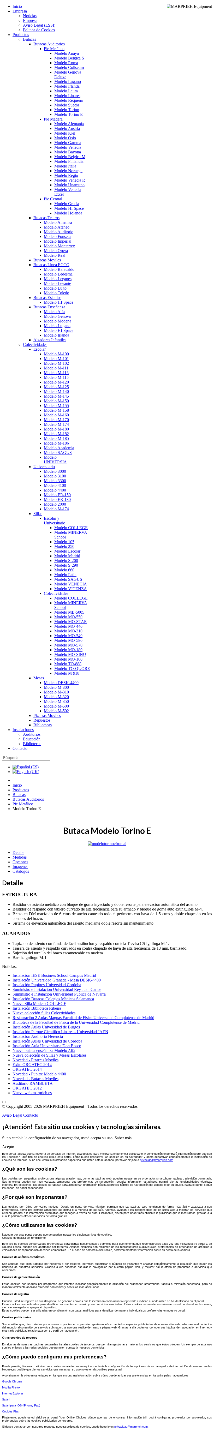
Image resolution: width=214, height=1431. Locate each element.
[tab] (18, 852)
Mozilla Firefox (11, 1387)
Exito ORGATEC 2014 (32, 1064)
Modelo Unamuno (69, 185)
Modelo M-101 (56, 358)
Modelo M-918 (66, 673)
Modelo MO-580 (68, 640)
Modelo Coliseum (69, 67)
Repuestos (41, 720)
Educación (31, 739)
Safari (5, 1399)
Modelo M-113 (56, 372)
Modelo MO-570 (68, 645)
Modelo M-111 (56, 368)
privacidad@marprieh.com (156, 1159)
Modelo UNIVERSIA (55, 459)
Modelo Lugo (55, 288)
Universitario (44, 466)
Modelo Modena (57, 321)
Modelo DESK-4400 (61, 682)
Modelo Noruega (68, 171)
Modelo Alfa (54, 311)
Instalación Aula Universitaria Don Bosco (47, 1046)
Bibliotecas (42, 725)
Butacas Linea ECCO (51, 264)
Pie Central (53, 199)
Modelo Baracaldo (59, 269)
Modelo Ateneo (56, 227)
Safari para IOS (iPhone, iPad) (21, 1405)
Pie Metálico (54, 48)
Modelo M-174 (56, 424)
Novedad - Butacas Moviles (35, 1078)
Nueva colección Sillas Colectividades (44, 1013)
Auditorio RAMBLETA (33, 1083)
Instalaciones (23, 729)
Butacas (29, 39)
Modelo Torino (66, 109)
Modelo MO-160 (68, 659)
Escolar (39, 349)
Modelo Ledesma (58, 274)
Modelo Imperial (57, 241)
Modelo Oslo (65, 138)
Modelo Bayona (67, 152)
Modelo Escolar (67, 551)
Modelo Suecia (66, 105)
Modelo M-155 (56, 405)
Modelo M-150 (56, 401)
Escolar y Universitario (54, 520)
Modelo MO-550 (68, 617)
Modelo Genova (57, 316)
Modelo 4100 (55, 485)
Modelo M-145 (56, 396)
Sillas (37, 513)
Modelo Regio (66, 175)
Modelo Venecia (67, 147)
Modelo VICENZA (70, 588)
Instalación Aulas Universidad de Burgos (46, 1027)
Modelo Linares (67, 95)
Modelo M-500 (56, 706)
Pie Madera (53, 119)
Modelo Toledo (56, 293)
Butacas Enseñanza (49, 307)
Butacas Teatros (46, 217)
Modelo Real (54, 255)
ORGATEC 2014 (27, 1069)
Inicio (17, 6)
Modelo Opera (56, 250)
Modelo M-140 (56, 391)
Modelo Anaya (66, 53)
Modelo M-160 (56, 415)
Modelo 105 (64, 542)
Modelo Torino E (68, 114)
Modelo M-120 (56, 382)
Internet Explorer (12, 1393)
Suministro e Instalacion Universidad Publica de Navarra (59, 994)
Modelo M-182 (56, 434)
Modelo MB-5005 (69, 612)
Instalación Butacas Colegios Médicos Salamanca (53, 999)
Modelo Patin (65, 574)
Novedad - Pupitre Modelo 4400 (39, 1074)
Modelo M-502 (56, 711)
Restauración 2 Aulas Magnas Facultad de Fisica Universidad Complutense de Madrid (83, 1017)
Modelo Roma (66, 63)
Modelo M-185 (56, 438)
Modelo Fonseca (57, 236)
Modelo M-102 (56, 363)
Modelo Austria (67, 128)
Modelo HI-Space (69, 208)
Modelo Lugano (67, 81)
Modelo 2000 (55, 504)
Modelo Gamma (67, 142)
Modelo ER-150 (57, 495)
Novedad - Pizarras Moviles (35, 1060)
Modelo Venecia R (69, 180)
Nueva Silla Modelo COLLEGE (39, 1003)
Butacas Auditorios (49, 44)
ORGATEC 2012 (27, 1088)
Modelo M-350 (56, 701)
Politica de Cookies (39, 30)
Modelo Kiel (64, 133)
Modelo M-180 (56, 429)
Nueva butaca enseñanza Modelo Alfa (44, 1050)
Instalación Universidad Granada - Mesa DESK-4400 (57, 980)
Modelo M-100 (56, 354)
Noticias (30, 16)
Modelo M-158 (56, 410)
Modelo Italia (65, 166)
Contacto (20, 748)
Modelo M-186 (56, 443)
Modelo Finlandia (69, 161)
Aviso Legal (12, 1115)
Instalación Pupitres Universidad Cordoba (47, 985)
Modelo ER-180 (57, 499)
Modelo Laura (66, 91)
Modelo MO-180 (68, 650)
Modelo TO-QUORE (72, 668)
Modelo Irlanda (67, 86)
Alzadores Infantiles (49, 340)
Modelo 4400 (55, 490)
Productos (21, 34)
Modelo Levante (57, 283)
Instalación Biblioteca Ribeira (37, 1008)
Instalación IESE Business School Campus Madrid (54, 975)
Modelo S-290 (66, 565)
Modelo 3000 (55, 471)
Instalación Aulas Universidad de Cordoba (47, 1041)
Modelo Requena (68, 100)
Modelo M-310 (56, 692)
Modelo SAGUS (58, 452)
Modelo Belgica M (69, 156)
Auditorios (31, 734)
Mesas (38, 678)
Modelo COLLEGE (71, 527)
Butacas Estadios (47, 297)
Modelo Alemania (69, 124)
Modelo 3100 (55, 476)
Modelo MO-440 (68, 626)
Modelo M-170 (56, 419)
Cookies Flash (11, 1411)
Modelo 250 (64, 546)
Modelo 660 (64, 570)
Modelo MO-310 (68, 631)
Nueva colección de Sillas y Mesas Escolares (49, 1055)
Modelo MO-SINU (70, 654)
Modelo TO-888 (67, 664)
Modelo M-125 (56, 387)
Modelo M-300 (56, 687)
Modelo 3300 (55, 480)
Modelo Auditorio (58, 232)
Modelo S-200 (66, 560)
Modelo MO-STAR (70, 621)
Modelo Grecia (66, 203)
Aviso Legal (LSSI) (39, 25)
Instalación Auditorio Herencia (38, 1036)
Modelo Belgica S (69, 58)
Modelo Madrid (67, 556)
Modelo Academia (59, 448)
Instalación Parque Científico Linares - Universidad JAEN (60, 1031)
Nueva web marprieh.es (32, 1093)
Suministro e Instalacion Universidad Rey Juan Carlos (57, 989)
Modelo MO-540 (68, 635)
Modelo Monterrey (59, 246)
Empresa (20, 11)
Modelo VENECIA (70, 584)
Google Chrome (12, 1381)
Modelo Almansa (58, 222)
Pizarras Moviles (47, 715)
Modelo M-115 (56, 377)
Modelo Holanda (68, 213)
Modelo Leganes (58, 279)
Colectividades (35, 344)
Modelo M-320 (56, 696)
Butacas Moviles (47, 260)
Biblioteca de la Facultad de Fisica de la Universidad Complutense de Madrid (76, 1022)
